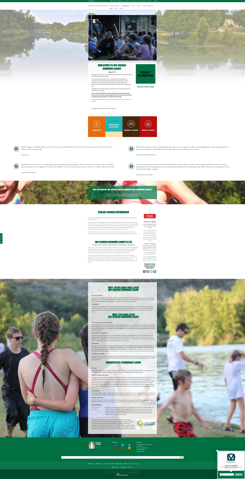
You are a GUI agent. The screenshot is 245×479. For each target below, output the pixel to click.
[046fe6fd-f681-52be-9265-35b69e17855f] (122, 60)
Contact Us (127, 1)
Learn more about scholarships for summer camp (122, 195)
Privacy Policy (116, 467)
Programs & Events (114, 5)
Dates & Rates (148, 130)
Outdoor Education (148, 5)
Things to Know (131, 130)
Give (116, 8)
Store (121, 8)
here (95, 88)
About (111, 8)
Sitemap (124, 467)
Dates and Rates (152, 256)
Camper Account (142, 1)
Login (130, 467)
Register (97, 130)
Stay (133, 5)
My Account (133, 1)
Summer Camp (126, 5)
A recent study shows (107, 377)
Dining (138, 5)
